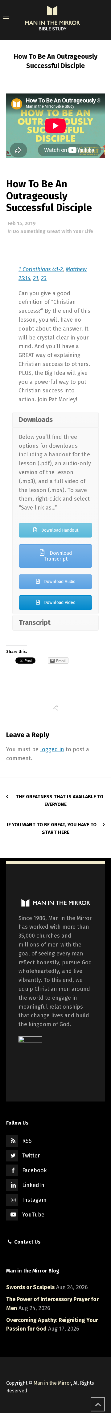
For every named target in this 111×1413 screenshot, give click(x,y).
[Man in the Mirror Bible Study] (52, 18)
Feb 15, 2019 (22, 223)
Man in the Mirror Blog (32, 1271)
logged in (52, 749)
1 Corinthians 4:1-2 (40, 269)
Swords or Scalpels (30, 1287)
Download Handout (59, 530)
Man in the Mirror (52, 1383)
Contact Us (27, 1242)
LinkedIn (33, 1185)
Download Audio (59, 581)
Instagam (34, 1200)
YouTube (33, 1214)
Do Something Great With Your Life (53, 231)
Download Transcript (58, 556)
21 (35, 278)
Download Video (59, 602)
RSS (27, 1140)
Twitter (31, 1155)
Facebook (34, 1170)
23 (44, 278)
